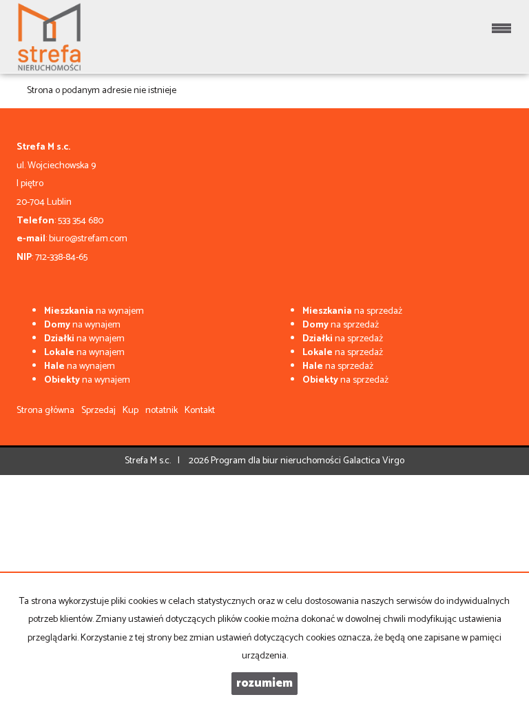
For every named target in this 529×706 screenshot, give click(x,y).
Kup (130, 410)
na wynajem (94, 311)
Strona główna (45, 410)
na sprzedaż (352, 311)
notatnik (161, 410)
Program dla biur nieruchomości (277, 461)
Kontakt (200, 410)
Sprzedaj (98, 410)
